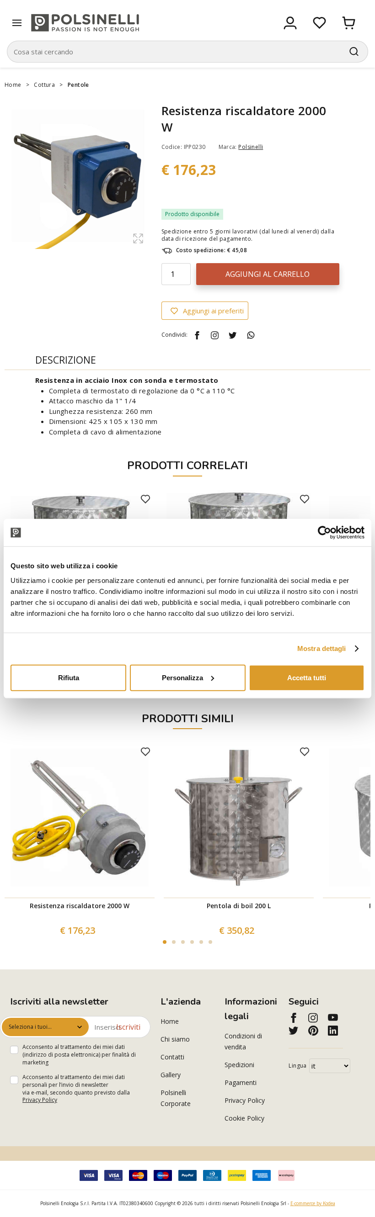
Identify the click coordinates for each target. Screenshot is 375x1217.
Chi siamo (175, 1039)
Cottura (44, 85)
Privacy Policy (39, 1100)
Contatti (172, 1057)
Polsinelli (250, 147)
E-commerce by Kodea (312, 1203)
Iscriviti (128, 1027)
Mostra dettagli (321, 648)
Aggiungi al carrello (267, 274)
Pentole (78, 85)
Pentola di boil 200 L (239, 905)
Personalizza (182, 677)
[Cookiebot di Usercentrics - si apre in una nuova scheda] (324, 533)
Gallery (171, 1074)
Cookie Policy (244, 1118)
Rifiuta (68, 677)
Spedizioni (239, 1064)
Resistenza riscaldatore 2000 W (79, 905)
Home (13, 85)
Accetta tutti (306, 677)
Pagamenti (241, 1082)
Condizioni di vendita (243, 1041)
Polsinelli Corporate (176, 1098)
